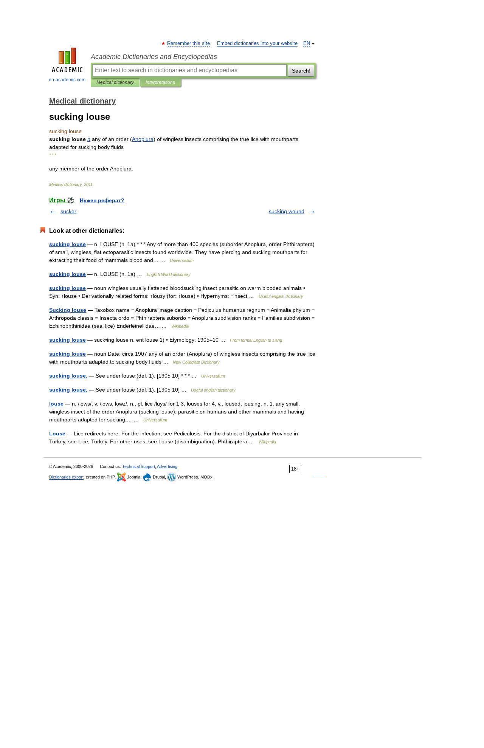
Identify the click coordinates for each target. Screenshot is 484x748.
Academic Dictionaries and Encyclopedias (154, 56)
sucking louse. (68, 376)
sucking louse (67, 244)
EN (306, 43)
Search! (301, 71)
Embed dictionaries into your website (257, 43)
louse (56, 404)
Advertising (167, 466)
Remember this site (189, 43)
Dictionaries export (66, 477)
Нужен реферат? (102, 200)
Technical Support (138, 466)
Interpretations (160, 82)
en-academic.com (67, 79)
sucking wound (286, 211)
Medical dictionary (115, 82)
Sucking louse (67, 310)
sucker (68, 211)
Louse (57, 434)
